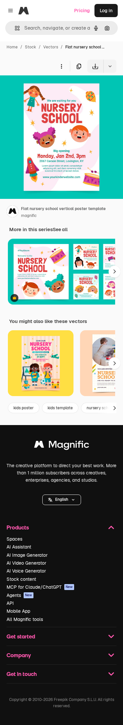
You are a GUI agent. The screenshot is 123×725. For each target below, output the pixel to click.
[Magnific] (61, 446)
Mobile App (18, 611)
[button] (61, 500)
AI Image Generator (27, 555)
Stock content (21, 579)
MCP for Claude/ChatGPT (40, 587)
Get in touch (22, 673)
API (10, 603)
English (61, 499)
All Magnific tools (25, 619)
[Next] (114, 272)
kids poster (23, 408)
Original (42, 88)
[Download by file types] (109, 66)
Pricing (82, 10)
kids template (60, 408)
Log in (106, 10)
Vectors (50, 47)
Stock (30, 47)
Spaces (14, 539)
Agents (19, 595)
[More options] (61, 66)
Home (12, 47)
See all (60, 229)
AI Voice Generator (26, 571)
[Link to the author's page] (12, 212)
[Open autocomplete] (15, 28)
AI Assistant (19, 547)
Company (19, 655)
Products (18, 527)
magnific (29, 215)
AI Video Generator (26, 563)
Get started (21, 636)
